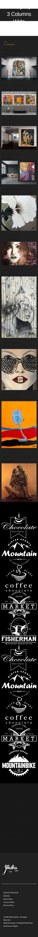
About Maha (8, 899)
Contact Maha (8, 902)
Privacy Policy (8, 905)
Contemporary (10, 44)
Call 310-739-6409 (10, 893)
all (6, 42)
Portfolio (6, 896)
